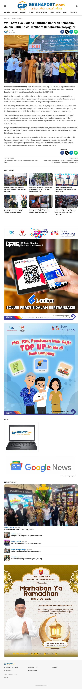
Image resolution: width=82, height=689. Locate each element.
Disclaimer (7, 670)
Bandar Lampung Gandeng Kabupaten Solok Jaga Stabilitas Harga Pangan (65, 189)
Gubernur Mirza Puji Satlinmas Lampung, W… (26, 551)
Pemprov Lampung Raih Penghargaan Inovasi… (27, 536)
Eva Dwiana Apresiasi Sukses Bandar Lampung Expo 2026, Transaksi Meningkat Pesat (13, 210)
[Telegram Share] (71, 32)
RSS (7, 678)
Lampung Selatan (9, 527)
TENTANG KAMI (32, 670)
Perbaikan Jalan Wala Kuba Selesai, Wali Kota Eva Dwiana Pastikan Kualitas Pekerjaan (40, 189)
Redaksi (54, 667)
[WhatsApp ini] (76, 32)
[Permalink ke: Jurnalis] (6, 31)
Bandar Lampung (16, 549)
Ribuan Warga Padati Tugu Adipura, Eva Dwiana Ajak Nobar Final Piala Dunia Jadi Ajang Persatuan (65, 211)
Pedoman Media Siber (11, 667)
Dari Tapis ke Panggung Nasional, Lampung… (26, 543)
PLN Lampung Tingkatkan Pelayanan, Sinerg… (27, 559)
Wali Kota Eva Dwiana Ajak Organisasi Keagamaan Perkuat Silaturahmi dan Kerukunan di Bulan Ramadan (61, 160)
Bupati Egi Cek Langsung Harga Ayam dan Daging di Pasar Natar (21, 160)
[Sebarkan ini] (62, 32)
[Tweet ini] (67, 32)
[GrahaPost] (41, 6)
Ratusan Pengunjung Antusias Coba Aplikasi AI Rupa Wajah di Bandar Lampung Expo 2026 (39, 210)
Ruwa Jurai (14, 557)
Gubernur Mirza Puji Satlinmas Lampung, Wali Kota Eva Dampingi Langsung (15, 189)
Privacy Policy (33, 667)
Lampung (13, 534)
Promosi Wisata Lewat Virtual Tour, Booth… (19, 529)
